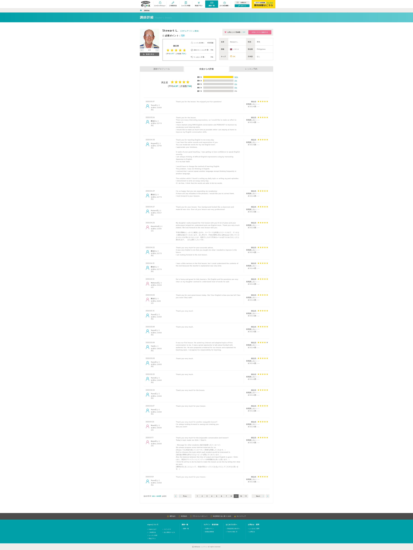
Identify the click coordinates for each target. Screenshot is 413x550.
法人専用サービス (169, 532)
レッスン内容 (153, 535)
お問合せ (243, 2)
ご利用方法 (152, 532)
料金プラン (152, 538)
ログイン (243, 6)
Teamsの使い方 (232, 531)
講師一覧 (186, 528)
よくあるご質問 (254, 528)
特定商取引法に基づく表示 (222, 516)
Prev (185, 496)
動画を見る (150, 54)
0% (236, 84)
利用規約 (184, 516)
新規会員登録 (209, 531)
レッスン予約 (251, 69)
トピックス (167, 529)
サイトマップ (241, 516)
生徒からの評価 (206, 69)
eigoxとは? (152, 529)
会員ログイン (209, 528)
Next (258, 496)
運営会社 (173, 516)
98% (236, 77)
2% (236, 81)
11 (246, 496)
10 (241, 496)
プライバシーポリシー (200, 516)
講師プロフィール (162, 69)
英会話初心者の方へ (233, 528)
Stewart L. (170, 30)
